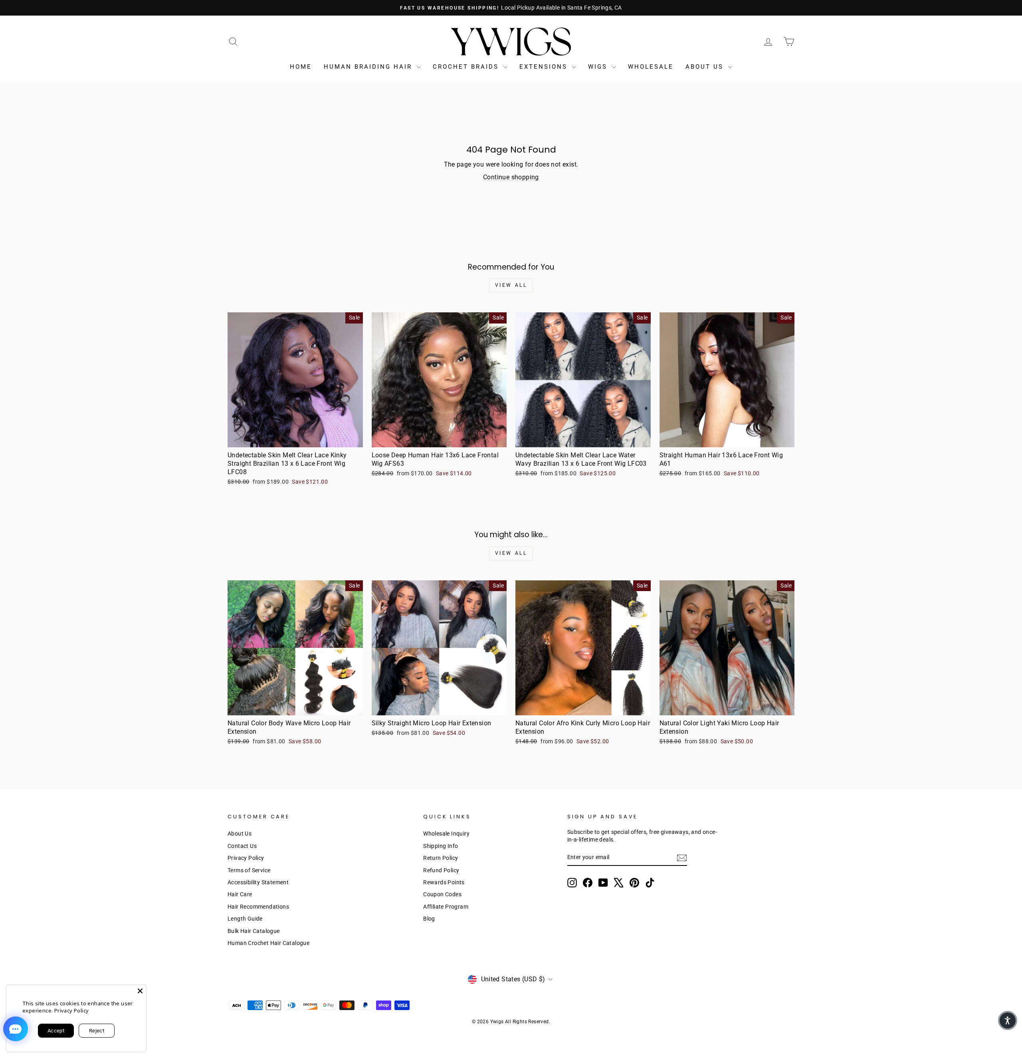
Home (301, 66)
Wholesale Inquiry (446, 833)
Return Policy (440, 858)
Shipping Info (440, 846)
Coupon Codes (442, 894)
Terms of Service (249, 870)
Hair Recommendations (258, 906)
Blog (429, 918)
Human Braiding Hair (369, 66)
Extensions (544, 66)
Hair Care (240, 894)
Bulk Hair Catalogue (254, 931)
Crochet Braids (467, 66)
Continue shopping (511, 177)
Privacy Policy (246, 858)
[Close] (140, 991)
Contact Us (242, 846)
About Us (705, 66)
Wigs (599, 66)
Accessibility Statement (258, 882)
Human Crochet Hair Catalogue (268, 943)
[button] (1007, 1020)
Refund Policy (441, 870)
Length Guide (245, 918)
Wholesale (650, 66)
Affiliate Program (445, 906)
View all (511, 285)
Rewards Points (444, 882)
